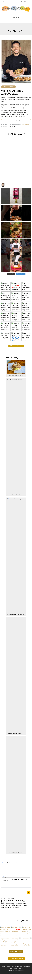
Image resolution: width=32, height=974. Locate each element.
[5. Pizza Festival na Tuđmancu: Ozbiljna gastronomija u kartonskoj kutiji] (16, 436)
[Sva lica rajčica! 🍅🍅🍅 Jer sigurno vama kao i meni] (16, 287)
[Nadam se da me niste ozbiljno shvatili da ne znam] (16, 316)
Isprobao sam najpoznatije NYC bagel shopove (16, 375)
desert (4, 898)
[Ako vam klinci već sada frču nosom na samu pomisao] (6, 287)
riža (17, 905)
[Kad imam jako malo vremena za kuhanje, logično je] (26, 297)
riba (13, 905)
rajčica (24, 903)
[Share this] (7, 126)
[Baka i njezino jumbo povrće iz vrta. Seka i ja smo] (6, 297)
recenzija (4, 905)
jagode (10, 898)
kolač (3, 903)
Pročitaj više (16, 120)
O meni (3, 966)
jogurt (24, 901)
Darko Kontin (21, 970)
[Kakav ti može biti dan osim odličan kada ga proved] (26, 336)
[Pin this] (14, 126)
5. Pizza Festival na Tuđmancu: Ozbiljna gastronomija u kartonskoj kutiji (16, 495)
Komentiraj (25, 124)
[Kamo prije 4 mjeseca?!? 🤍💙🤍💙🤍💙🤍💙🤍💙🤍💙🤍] (16, 336)
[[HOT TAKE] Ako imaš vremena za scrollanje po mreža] (6, 336)
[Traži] (28, 892)
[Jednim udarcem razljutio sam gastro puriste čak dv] (26, 306)
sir (22, 905)
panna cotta (19, 903)
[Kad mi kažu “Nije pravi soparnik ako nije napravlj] (16, 306)
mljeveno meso (10, 903)
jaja (13, 898)
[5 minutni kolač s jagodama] (16, 555)
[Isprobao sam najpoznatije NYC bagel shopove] (16, 367)
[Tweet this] (10, 126)
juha (28, 901)
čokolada (17, 907)
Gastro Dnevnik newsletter (13, 966)
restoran (9, 905)
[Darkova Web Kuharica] (6, 879)
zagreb (11, 907)
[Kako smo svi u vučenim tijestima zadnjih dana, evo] (16, 326)
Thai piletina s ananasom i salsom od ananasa (16, 733)
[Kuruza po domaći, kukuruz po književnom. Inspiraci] (16, 297)
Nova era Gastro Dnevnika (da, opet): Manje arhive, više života (16, 852)
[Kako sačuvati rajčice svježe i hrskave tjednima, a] (26, 287)
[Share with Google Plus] (12, 126)
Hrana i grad (8, 86)
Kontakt (21, 968)
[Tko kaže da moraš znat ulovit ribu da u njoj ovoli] (6, 306)
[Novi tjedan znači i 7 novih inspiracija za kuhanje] (26, 316)
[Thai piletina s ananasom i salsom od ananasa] (16, 674)
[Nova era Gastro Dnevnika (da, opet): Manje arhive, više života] (16, 793)
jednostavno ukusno (12, 901)
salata (19, 905)
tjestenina (5, 907)
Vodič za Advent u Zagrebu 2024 (12, 92)
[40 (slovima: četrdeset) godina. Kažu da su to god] (6, 316)
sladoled (25, 905)
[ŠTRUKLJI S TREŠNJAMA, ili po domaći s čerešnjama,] (26, 326)
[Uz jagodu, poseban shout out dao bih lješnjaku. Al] (6, 326)
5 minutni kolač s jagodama (15, 614)
